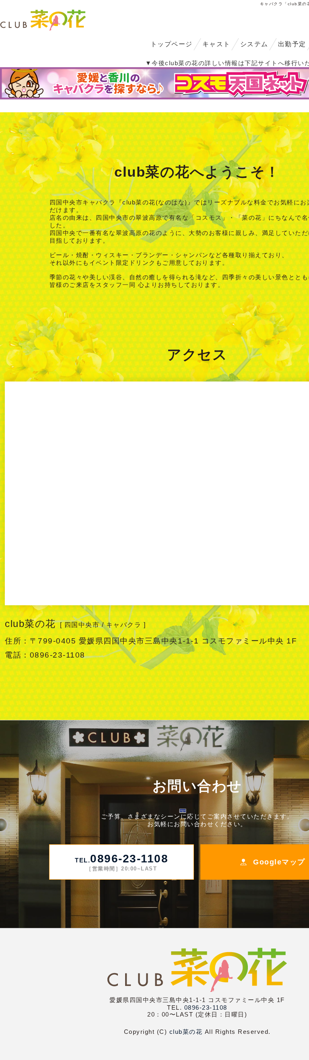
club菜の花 (186, 1031)
